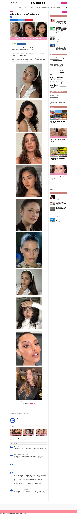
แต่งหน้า (53, 77)
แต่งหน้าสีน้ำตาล (19, 413)
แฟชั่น (52, 85)
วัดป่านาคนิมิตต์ (52, 185)
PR (50, 16)
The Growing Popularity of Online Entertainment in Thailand (61, 213)
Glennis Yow (16, 464)
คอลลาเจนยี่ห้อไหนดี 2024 (47, 7)
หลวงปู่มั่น (51, 188)
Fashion (32, 7)
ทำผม (62, 63)
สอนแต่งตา (63, 69)
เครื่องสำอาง (62, 71)
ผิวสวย (58, 65)
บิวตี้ (55, 65)
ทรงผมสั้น (56, 63)
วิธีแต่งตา (52, 69)
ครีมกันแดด (61, 62)
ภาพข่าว (63, 16)
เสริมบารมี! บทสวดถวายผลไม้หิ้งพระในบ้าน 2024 (58, 159)
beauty (51, 58)
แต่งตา (54, 75)
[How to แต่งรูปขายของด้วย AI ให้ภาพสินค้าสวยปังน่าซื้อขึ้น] (52, 209)
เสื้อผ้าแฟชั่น (62, 73)
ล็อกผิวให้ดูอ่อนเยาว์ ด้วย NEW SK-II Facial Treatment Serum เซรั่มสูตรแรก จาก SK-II (61, 197)
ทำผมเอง (51, 65)
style (60, 60)
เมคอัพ (55, 73)
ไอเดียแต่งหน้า (52, 87)
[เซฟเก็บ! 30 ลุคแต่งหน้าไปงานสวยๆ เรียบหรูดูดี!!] (28, 432)
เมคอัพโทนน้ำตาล (13, 413)
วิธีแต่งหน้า (57, 69)
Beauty (26, 7)
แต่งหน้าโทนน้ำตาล (26, 413)
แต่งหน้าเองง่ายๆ (63, 81)
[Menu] (11, 7)
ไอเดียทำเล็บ (63, 85)
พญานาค (51, 189)
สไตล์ (57, 71)
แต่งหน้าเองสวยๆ (52, 83)
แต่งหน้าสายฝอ (59, 79)
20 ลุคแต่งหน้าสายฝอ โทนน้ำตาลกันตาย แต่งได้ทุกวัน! (15, 437)
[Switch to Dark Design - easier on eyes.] (64, 7)
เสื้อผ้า (58, 73)
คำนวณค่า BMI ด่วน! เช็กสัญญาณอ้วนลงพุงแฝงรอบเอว (61, 203)
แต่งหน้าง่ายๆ (60, 77)
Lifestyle (38, 7)
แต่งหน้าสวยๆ (53, 79)
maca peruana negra (18, 454)
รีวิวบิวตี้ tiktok (56, 7)
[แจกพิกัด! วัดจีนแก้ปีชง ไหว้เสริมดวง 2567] (58, 115)
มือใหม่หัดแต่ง (61, 65)
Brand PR (55, 16)
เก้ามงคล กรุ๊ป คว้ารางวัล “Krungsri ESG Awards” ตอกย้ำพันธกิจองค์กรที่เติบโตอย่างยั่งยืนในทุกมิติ (61, 38)
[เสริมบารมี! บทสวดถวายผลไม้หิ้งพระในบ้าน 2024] (58, 152)
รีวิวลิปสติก (52, 67)
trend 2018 (52, 62)
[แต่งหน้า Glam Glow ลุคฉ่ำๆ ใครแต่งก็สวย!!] (41, 432)
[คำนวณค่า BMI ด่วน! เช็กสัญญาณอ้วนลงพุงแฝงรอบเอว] (52, 203)
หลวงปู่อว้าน (52, 187)
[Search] (66, 7)
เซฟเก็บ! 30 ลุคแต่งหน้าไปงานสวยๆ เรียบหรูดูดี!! (28, 437)
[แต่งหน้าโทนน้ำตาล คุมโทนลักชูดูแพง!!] (28, 31)
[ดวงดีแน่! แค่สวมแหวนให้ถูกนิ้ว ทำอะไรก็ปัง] (58, 133)
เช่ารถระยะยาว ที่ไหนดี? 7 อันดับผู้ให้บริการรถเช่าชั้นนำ (61, 220)
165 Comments (34, 16)
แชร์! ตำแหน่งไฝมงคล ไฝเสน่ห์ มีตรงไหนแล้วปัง (58, 177)
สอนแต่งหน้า (52, 71)
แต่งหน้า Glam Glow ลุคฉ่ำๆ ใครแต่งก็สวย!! (41, 437)
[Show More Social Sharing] (34, 20)
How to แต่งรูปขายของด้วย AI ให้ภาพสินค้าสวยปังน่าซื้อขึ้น (61, 208)
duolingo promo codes (18, 472)
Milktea (15, 16)
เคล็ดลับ (51, 73)
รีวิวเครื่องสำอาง (20, 7)
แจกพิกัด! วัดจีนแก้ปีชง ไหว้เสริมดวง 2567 (57, 122)
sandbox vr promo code (18, 489)
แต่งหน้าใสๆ (58, 83)
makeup (61, 58)
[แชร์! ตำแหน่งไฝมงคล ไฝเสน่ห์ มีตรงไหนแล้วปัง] (58, 170)
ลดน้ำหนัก (56, 67)
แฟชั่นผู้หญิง (57, 85)
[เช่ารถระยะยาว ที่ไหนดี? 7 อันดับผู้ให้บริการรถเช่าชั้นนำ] (52, 220)
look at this (16, 446)
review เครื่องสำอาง (54, 60)
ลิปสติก (60, 67)
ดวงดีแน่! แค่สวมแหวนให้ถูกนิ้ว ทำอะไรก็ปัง (58, 140)
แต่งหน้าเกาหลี (52, 81)
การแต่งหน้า (56, 62)
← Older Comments (17, 499)
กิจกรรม (59, 16)
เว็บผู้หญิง (24, 401)
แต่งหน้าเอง (57, 81)
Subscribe (64, 2)
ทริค (59, 63)
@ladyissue (32, 403)
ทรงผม (51, 63)
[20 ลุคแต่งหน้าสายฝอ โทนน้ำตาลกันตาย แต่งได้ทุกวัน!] (16, 432)
